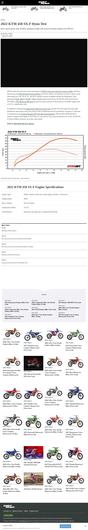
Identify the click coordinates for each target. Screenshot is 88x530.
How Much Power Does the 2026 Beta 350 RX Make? (17, 238)
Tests (3, 20)
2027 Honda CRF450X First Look (69, 302)
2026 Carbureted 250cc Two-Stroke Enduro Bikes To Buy (43, 303)
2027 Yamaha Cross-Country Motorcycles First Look (14, 317)
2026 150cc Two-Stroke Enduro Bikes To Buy (68, 308)
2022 (21, 99)
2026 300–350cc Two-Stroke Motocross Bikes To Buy (11, 491)
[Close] (85, 526)
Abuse (26, 511)
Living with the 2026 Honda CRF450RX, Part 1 (15, 263)
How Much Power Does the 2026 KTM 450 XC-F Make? (17, 246)
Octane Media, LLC (23, 521)
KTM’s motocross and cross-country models (57, 91)
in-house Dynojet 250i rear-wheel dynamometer (38, 114)
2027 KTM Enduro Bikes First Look (44, 309)
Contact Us (7, 511)
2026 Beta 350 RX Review (9, 230)
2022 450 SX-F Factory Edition (29, 94)
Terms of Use (33, 511)
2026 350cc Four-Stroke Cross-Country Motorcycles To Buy (53, 402)
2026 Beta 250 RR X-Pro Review (11, 254)
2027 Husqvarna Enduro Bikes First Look (17, 303)
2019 (17, 99)
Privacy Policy (18, 511)
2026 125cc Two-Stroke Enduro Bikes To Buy (42, 315)
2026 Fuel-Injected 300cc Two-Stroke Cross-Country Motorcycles (12, 372)
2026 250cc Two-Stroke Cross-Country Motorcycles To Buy (53, 372)
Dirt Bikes (8, 300)
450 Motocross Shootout (24, 101)
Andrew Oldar (8, 34)
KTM (28, 99)
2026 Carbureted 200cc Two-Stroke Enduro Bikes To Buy (16, 310)
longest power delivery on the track (37, 109)
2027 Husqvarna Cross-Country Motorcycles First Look (74, 434)
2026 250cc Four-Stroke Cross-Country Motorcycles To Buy (11, 431)
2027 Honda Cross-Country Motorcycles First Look (31, 406)
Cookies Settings (8, 515)
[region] (44, 526)
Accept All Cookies (65, 526)
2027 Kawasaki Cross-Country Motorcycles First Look (68, 315)
